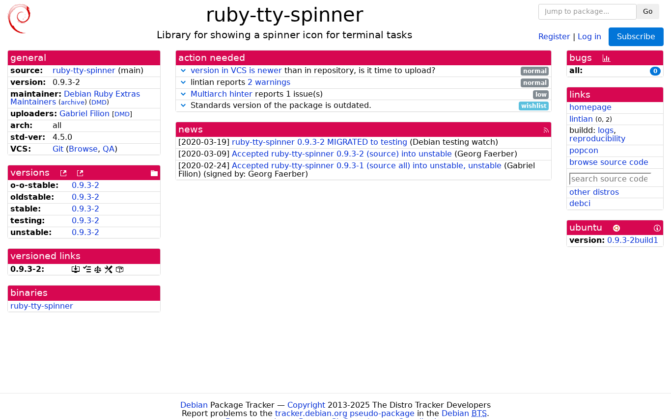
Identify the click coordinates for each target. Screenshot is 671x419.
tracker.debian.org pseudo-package (345, 413)
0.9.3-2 (85, 185)
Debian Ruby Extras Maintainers (75, 98)
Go (648, 11)
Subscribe (636, 36)
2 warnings (269, 82)
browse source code (608, 162)
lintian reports (367, 83)
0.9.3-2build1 (632, 240)
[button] (183, 70)
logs (606, 130)
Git (58, 149)
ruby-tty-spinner (84, 70)
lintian (581, 119)
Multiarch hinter (221, 94)
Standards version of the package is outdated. (367, 106)
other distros (594, 192)
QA (108, 149)
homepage (590, 107)
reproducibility (597, 138)
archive (72, 102)
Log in (589, 36)
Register (554, 36)
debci (579, 203)
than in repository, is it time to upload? (369, 71)
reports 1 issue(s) (369, 94)
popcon (583, 150)
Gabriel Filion (84, 113)
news (190, 129)
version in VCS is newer (236, 70)
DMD (99, 102)
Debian (194, 405)
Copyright (306, 405)
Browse (83, 149)
